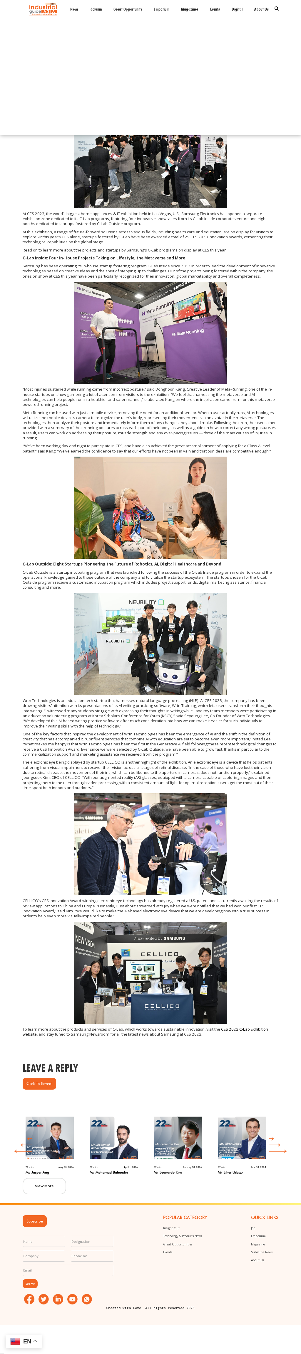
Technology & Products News (182, 1236)
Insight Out (171, 1228)
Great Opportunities (177, 1244)
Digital (237, 9)
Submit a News (261, 1252)
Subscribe (34, 1221)
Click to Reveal (39, 1083)
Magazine (258, 1244)
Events (215, 9)
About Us (257, 1260)
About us (261, 9)
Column (96, 9)
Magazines (189, 9)
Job (253, 1228)
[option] (55, 1142)
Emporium (161, 9)
